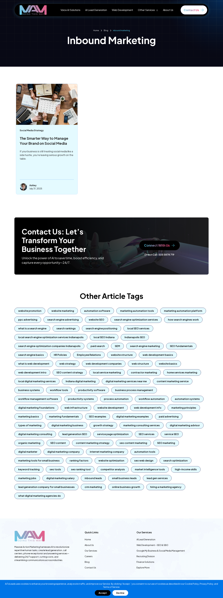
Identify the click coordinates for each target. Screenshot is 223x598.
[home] (33, 10)
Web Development (122, 10)
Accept (103, 592)
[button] (147, 10)
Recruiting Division (146, 556)
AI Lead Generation (96, 10)
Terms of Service (111, 587)
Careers (89, 556)
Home (88, 539)
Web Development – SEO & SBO (152, 545)
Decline (120, 592)
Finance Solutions (145, 561)
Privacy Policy (206, 583)
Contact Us (90, 567)
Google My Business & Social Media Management (161, 550)
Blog (87, 561)
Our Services (91, 550)
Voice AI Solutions (70, 10)
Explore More (143, 567)
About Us (168, 10)
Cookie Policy (192, 583)
